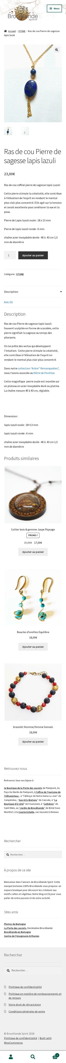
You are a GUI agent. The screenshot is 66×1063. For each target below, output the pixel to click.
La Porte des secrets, (15, 928)
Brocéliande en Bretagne (17, 932)
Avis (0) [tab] (8, 302)
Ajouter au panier (33, 255)
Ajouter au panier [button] (33, 552)
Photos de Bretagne (15, 924)
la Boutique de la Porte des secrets (23, 788)
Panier (51, 1053)
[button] (56, 50)
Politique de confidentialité (25, 987)
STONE (21, 31)
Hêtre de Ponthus (44, 373)
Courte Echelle (26, 812)
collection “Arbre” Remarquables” (38, 368)
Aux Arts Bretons (28, 800)
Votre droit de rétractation (25, 1004)
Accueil (12, 31)
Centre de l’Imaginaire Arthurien (21, 936)
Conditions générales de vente (27, 1011)
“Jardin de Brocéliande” (32, 808)
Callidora (49, 803)
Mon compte (11, 1057)
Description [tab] (11, 291)
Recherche (33, 1057)
